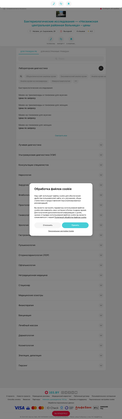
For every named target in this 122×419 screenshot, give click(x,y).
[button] (61, 4)
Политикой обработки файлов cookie (70, 217)
